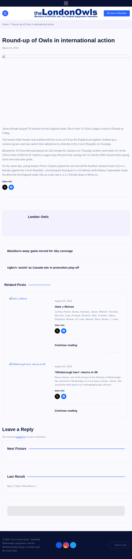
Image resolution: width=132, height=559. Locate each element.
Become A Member (117, 13)
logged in (20, 437)
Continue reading (66, 345)
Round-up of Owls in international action (33, 24)
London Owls (38, 217)
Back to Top (121, 545)
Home (5, 24)
